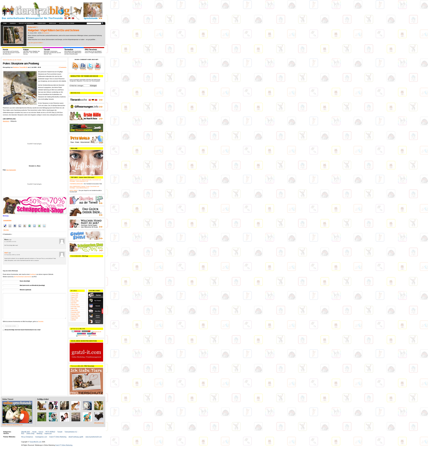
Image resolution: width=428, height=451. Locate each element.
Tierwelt (59, 432)
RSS (22, 433)
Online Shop (30, 433)
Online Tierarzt (7, 399)
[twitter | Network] (90, 68)
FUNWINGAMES (41, 23)
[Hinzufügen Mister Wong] (25, 227)
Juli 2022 (73, 320)
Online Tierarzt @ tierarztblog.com (12, 424)
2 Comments (62, 67)
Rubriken (13, 23)
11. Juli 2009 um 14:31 (10, 241)
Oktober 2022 (75, 314)
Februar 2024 (74, 304)
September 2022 (75, 316)
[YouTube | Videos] (97, 68)
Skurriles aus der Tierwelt (14, 59)
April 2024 (73, 302)
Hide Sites (6, 230)
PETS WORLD (50, 432)
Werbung (39, 433)
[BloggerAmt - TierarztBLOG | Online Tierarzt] (96, 331)
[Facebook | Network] (82, 68)
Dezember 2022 (75, 312)
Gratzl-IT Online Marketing (57, 437)
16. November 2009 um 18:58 (12, 254)
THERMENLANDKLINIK (76, 183)
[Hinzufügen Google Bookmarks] (20, 227)
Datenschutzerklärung (66, 23)
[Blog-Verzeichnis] (76, 331)
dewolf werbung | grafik (76, 437)
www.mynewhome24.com (93, 437)
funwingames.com (41, 437)
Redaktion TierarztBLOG (20, 67)
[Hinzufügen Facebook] (15, 227)
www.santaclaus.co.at (82, 181)
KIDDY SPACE (74, 190)
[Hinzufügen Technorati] (40, 227)
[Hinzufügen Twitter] (45, 227)
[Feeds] (75, 68)
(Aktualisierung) (99, 423)
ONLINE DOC (25, 432)
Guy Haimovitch (11, 170)
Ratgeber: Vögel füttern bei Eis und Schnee (53, 30)
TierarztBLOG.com (35, 442)
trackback (33, 274)
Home (5, 23)
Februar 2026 (74, 293)
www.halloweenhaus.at (82, 187)
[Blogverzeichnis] (81, 335)
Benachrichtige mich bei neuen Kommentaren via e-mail (22, 330)
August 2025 (74, 297)
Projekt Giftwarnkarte (26, 23)
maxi (6, 253)
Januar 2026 (74, 295)
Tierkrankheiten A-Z (71, 432)
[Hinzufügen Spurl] (35, 227)
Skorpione (6, 121)
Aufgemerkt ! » (33, 27)
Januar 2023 (74, 310)
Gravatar (40, 321)
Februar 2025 (74, 301)
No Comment (45, 33)
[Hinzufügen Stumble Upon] (30, 227)
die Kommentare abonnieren (22, 276)
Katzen (41, 432)
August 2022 (74, 318)
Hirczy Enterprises (27, 437)
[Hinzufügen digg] (10, 227)
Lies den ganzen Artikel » (35, 42)
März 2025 (74, 299)
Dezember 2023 (75, 306)
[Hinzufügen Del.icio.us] (5, 227)
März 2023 (74, 308)
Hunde (34, 432)
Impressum (52, 23)
